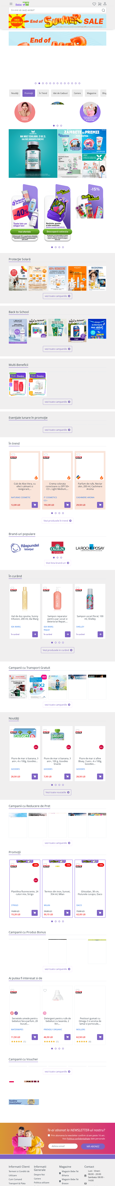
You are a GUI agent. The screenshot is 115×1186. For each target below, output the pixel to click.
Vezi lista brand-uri (56, 587)
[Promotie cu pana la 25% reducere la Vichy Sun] (77, 278)
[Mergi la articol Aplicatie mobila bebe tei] (46, 83)
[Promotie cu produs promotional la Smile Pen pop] (97, 976)
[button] (35, 659)
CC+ (45, 525)
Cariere (77, 93)
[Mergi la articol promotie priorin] (50, 83)
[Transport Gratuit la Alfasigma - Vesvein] (57, 711)
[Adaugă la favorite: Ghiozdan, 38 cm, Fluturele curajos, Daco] (77, 889)
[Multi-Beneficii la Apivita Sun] (18, 384)
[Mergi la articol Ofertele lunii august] (43, 83)
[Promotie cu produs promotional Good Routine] (70, 166)
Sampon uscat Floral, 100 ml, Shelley (90, 642)
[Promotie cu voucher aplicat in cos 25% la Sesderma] (77, 1103)
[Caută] (103, 10)
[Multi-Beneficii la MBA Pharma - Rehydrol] (57, 384)
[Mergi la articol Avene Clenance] (57, 83)
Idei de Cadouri (60, 93)
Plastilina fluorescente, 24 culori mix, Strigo (24, 917)
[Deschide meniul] (11, 4)
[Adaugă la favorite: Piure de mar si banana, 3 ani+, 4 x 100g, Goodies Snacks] (12, 755)
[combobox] (57, 10)
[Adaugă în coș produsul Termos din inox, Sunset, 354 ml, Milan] (67, 937)
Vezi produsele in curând (56, 674)
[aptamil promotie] (24, 1156)
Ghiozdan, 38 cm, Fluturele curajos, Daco (90, 917)
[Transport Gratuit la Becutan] (37, 711)
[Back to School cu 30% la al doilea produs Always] (97, 331)
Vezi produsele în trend (56, 545)
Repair (47, 654)
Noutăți (14, 93)
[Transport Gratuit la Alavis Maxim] (97, 711)
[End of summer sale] (57, 21)
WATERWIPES (17, 1054)
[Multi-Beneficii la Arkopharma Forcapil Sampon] (77, 384)
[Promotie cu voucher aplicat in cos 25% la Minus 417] (57, 1103)
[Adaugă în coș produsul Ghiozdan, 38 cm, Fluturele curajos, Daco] (100, 937)
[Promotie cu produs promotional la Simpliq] (57, 976)
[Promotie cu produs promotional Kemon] (18, 976)
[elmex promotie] (94, 166)
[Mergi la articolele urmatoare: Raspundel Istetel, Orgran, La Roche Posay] (54, 582)
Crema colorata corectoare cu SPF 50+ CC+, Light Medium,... (57, 511)
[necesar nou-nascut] (91, 1156)
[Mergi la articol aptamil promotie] (61, 83)
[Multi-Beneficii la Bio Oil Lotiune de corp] (97, 384)
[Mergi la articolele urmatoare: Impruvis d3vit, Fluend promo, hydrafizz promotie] (63, 247)
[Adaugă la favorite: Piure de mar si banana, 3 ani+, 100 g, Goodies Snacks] (45, 755)
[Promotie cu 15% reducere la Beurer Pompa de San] (57, 850)
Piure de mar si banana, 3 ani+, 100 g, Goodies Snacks (57, 786)
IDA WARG (16, 651)
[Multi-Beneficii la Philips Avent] (37, 384)
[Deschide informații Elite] (14, 482)
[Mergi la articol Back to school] (39, 83)
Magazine (91, 93)
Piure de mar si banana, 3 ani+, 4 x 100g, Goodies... (24, 784)
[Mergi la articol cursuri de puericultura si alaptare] (65, 83)
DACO (79, 930)
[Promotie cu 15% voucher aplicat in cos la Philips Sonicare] (97, 1103)
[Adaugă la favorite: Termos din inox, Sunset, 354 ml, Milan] (45, 889)
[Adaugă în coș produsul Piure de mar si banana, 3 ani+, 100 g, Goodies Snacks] (67, 801)
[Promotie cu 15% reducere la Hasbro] (97, 850)
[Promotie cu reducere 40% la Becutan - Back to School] (37, 331)
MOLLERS (80, 1054)
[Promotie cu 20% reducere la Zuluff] (77, 436)
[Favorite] (94, 4)
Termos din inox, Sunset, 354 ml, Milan (57, 917)
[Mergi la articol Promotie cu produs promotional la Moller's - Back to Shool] (79, 83)
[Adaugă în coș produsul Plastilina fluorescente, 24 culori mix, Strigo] (35, 937)
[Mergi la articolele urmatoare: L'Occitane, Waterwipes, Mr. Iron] (61, 582)
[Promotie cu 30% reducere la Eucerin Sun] (37, 278)
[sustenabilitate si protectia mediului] (91, 1137)
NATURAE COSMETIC (20, 522)
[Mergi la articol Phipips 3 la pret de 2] (72, 83)
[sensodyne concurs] (82, 141)
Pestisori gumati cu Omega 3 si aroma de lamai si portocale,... (90, 1046)
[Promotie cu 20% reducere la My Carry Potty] (37, 850)
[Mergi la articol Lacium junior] (68, 83)
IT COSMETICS (50, 522)
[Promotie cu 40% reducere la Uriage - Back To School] (18, 331)
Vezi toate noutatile (56, 817)
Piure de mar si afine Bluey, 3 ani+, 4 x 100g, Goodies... (90, 786)
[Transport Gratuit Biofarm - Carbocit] (18, 711)
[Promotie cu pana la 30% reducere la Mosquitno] (37, 436)
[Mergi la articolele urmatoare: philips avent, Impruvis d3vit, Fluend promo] (59, 247)
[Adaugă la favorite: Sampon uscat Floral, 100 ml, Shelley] (77, 612)
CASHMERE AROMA (85, 522)
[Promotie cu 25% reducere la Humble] (18, 436)
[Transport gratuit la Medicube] (77, 711)
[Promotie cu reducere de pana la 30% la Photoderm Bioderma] (97, 278)
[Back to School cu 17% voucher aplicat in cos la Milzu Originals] (77, 331)
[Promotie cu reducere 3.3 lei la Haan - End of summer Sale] (37, 1103)
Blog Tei (106, 93)
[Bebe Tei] (22, 4)
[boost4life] (33, 153)
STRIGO (14, 930)
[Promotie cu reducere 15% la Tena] (97, 436)
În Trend (43, 93)
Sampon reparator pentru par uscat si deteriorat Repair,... (57, 644)
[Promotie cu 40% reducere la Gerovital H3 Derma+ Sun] (57, 278)
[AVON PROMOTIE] (24, 1137)
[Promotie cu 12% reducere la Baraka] (77, 850)
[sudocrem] (57, 1156)
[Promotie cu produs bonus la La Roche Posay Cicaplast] (77, 976)
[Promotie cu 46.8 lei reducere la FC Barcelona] (18, 1103)
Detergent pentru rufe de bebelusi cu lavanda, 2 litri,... (57, 1046)
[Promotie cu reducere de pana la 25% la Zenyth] (18, 850)
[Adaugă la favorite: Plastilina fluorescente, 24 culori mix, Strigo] (12, 889)
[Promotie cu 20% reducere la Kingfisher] (57, 436)
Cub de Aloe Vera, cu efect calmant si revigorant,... (25, 511)
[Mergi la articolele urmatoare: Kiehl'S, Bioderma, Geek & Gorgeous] (57, 582)
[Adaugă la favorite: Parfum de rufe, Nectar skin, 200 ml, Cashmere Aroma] (78, 479)
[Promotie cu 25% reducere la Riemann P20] (18, 278)
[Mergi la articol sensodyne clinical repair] (54, 83)
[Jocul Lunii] (57, 1137)
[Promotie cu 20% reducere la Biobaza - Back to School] (57, 331)
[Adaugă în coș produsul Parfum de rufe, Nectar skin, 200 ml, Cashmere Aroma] (100, 529)
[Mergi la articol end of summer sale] (35, 83)
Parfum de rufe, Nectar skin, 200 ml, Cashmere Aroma (90, 511)
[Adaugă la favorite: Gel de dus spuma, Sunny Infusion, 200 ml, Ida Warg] (12, 612)
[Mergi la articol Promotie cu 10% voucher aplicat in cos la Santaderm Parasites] (76, 83)
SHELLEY (80, 651)
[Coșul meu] (99, 4)
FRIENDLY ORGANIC (53, 1054)
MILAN (47, 930)
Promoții (29, 93)
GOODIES (15, 793)
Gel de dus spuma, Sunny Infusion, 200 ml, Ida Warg (24, 642)
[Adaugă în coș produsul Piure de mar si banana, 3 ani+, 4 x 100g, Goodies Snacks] (35, 801)
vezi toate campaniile (56, 296)
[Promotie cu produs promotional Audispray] (37, 976)
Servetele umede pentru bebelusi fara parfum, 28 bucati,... (25, 1046)
